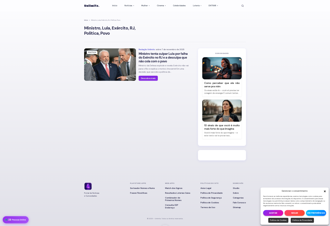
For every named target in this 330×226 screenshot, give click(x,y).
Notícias (128, 5)
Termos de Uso (207, 207)
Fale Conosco (239, 202)
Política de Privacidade (302, 220)
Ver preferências (316, 213)
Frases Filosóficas (138, 193)
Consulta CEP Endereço (171, 206)
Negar (294, 213)
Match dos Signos (173, 188)
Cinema (160, 5)
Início (114, 5)
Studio (236, 188)
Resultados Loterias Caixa (177, 193)
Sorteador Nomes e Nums (142, 188)
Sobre (236, 193)
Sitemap (237, 207)
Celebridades (179, 5)
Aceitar (273, 213)
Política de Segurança (210, 197)
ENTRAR (212, 5)
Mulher (144, 5)
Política (92, 52)
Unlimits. (92, 5)
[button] (325, 191)
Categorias (238, 197)
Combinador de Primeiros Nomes (173, 199)
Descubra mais (148, 78)
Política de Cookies (278, 220)
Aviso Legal (205, 188)
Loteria (196, 5)
